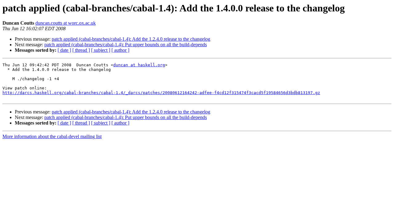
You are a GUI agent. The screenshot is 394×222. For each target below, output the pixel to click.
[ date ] (64, 50)
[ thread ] (81, 50)
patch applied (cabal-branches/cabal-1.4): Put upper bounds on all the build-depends (125, 44)
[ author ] (120, 50)
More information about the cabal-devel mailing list (52, 136)
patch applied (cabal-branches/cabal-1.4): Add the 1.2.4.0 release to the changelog (131, 39)
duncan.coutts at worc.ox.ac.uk (65, 23)
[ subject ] (100, 50)
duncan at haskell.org (139, 65)
